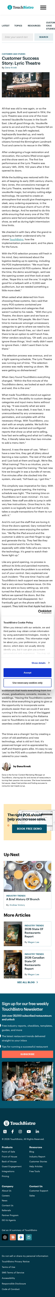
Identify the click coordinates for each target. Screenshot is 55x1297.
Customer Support (38, 1190)
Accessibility (8, 1278)
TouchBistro (16, 239)
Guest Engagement (12, 1166)
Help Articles (35, 1166)
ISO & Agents (9, 1220)
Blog (31, 1151)
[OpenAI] (5, 1237)
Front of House (9, 1156)
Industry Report (37, 1156)
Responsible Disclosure (14, 1283)
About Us (6, 1190)
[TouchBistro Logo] (22, 7)
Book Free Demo (29, 828)
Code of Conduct (11, 1289)
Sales (32, 1195)
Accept (27, 672)
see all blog (26, 982)
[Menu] (43, 7)
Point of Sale (8, 1151)
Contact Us (7, 1205)
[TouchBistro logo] (20, 1123)
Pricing (5, 1176)
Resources (34, 25)
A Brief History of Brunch (23, 899)
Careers (6, 1195)
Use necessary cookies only (28, 682)
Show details (39, 662)
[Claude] (13, 1237)
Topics (18, 25)
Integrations (8, 1171)
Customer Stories (38, 1161)
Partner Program (10, 1215)
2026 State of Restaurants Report (34, 932)
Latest (5, 25)
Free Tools (34, 1171)
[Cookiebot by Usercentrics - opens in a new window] (38, 612)
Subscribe (27, 1054)
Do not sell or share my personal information (25, 1256)
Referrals (6, 1210)
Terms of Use (8, 1267)
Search (43, 36)
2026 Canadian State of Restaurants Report (34, 963)
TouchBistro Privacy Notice (15, 1261)
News (4, 1200)
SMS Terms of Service (13, 1272)
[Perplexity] (29, 1237)
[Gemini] (21, 1237)
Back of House (9, 1161)
